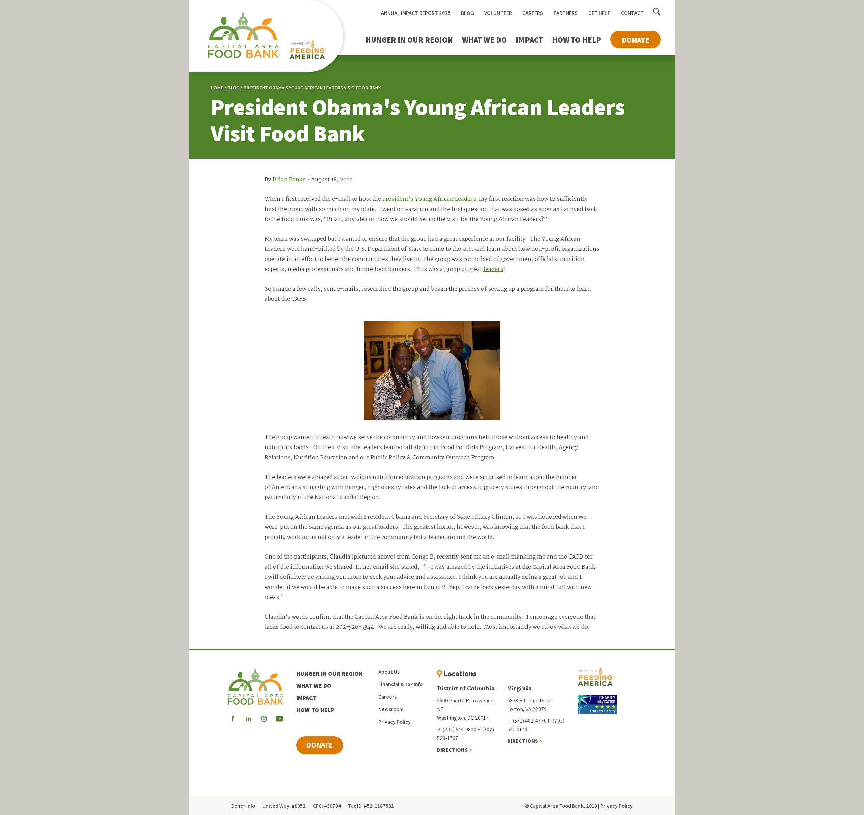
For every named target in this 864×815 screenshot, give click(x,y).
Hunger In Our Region (409, 40)
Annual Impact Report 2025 (416, 13)
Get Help (599, 13)
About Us (389, 671)
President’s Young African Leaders (429, 199)
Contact (632, 13)
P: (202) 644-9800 (456, 729)
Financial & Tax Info (400, 684)
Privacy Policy (394, 721)
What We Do (484, 40)
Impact (529, 40)
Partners (566, 13)
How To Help (576, 40)
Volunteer (498, 13)
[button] (657, 12)
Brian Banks (289, 179)
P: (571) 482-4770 (527, 720)
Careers (532, 13)
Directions (452, 749)
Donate (635, 40)
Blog (467, 13)
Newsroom (390, 709)
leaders (493, 269)
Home (217, 88)
